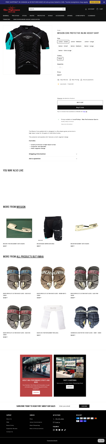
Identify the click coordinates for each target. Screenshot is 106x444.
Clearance (91, 15)
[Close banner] (104, 2)
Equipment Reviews (11, 428)
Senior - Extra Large (65, 50)
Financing (6, 19)
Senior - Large (89, 46)
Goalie (50, 15)
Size (58, 38)
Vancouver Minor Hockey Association (26, 19)
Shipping (59, 98)
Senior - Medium (76, 46)
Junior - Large (89, 41)
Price (59, 72)
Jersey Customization (36, 422)
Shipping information (37, 154)
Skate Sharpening (35, 425)
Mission (21, 206)
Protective (41, 15)
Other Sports (80, 15)
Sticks (24, 15)
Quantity (60, 64)
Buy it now (80, 107)
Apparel (70, 15)
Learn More (36, 392)
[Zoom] (27, 50)
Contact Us (9, 431)
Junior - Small (63, 41)
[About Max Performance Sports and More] (36, 367)
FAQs (7, 422)
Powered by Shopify (52, 440)
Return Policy (10, 425)
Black (60, 59)
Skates (32, 15)
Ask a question (35, 159)
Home (58, 30)
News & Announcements (36, 428)
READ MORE (95, 2)
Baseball (6, 15)
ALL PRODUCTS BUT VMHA (30, 256)
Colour (59, 55)
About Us (9, 419)
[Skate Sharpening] (70, 367)
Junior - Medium (76, 41)
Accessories (60, 15)
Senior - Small (63, 46)
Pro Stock (15, 15)
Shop (31, 419)
